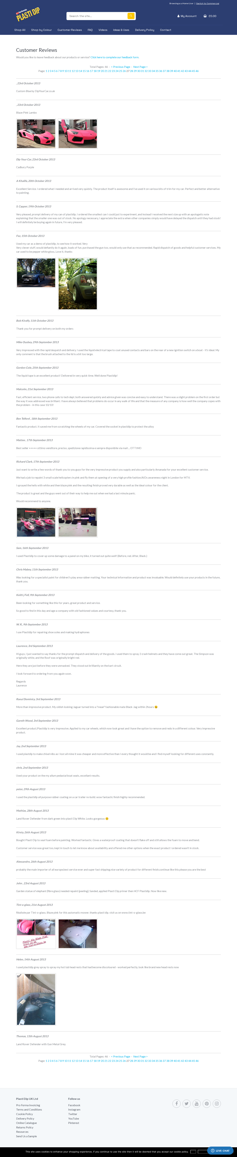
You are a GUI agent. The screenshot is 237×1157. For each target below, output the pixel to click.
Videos (103, 30)
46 (197, 70)
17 (91, 70)
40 (175, 70)
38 (168, 70)
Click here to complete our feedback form (115, 57)
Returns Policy (24, 1127)
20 (102, 70)
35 (157, 70)
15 (84, 70)
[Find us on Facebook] (176, 1104)
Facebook (74, 1105)
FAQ (90, 30)
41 (178, 70)
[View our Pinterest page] (207, 1104)
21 (106, 70)
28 (131, 70)
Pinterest (73, 1122)
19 (98, 70)
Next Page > (140, 66)
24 (116, 70)
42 (182, 70)
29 (135, 70)
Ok (193, 1151)
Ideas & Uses (121, 30)
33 (149, 70)
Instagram (74, 1109)
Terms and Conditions (29, 1109)
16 (87, 70)
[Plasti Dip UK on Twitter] (187, 1104)
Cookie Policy (24, 1114)
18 (95, 70)
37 (164, 70)
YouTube (73, 1118)
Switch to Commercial (207, 3)
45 (193, 70)
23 (113, 70)
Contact (165, 30)
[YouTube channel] (197, 1104)
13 (76, 70)
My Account (189, 16)
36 (160, 70)
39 (171, 70)
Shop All (19, 30)
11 (69, 70)
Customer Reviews (70, 30)
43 (186, 70)
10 (65, 70)
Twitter (72, 1114)
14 (80, 70)
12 (73, 70)
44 (189, 70)
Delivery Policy (144, 30)
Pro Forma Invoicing (28, 1105)
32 (146, 70)
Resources (22, 1131)
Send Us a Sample (26, 1136)
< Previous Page (120, 66)
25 (120, 70)
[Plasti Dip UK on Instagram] (217, 1104)
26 (124, 70)
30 (138, 70)
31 (142, 70)
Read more (204, 1151)
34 (153, 70)
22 (109, 70)
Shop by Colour (41, 30)
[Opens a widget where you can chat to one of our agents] (220, 1151)
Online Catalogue (26, 1122)
